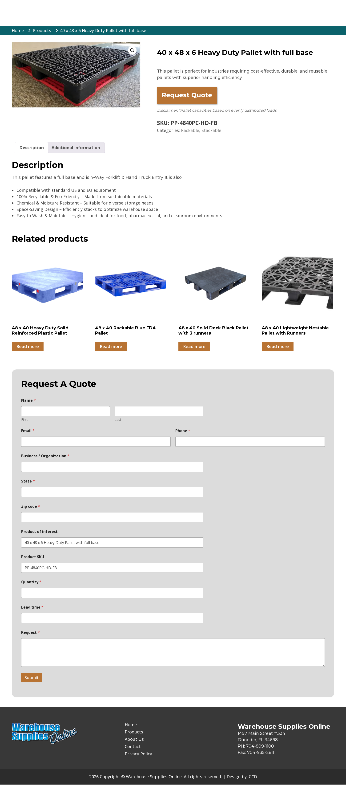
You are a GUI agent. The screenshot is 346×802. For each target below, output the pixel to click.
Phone (182, 431)
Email (28, 431)
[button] (132, 50)
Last (118, 419)
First (24, 419)
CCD (253, 776)
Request (30, 632)
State (28, 481)
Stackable (211, 130)
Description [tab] (31, 147)
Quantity (31, 582)
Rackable (190, 130)
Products (134, 732)
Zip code (30, 506)
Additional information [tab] (76, 147)
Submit (31, 677)
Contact (133, 746)
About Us (134, 739)
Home (131, 724)
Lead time (32, 607)
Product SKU (32, 557)
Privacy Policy (138, 754)
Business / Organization (45, 456)
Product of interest (39, 531)
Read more (27, 346)
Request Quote (187, 95)
